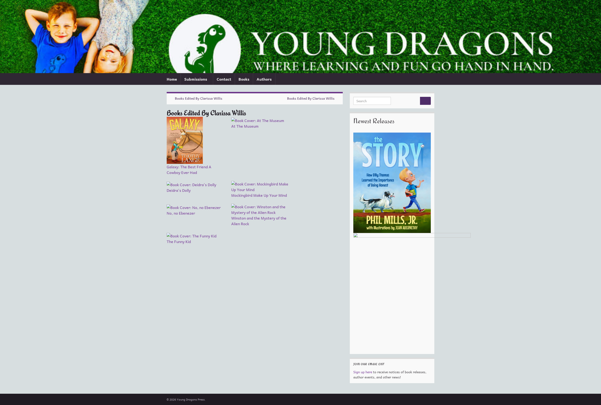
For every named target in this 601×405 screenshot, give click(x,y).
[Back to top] (590, 394)
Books (244, 79)
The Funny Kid (179, 241)
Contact (224, 79)
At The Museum (244, 126)
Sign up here (362, 371)
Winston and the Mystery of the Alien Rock (258, 221)
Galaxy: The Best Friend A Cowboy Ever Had (189, 169)
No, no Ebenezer (181, 213)
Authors (264, 79)
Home (172, 79)
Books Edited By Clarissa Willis (198, 98)
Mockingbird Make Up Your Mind (259, 195)
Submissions (196, 79)
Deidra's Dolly (179, 190)
